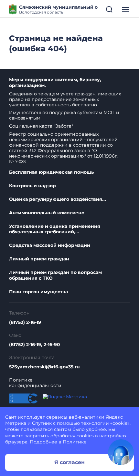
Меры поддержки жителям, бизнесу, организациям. (55, 82)
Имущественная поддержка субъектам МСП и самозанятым (64, 115)
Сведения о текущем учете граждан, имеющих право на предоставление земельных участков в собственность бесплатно (65, 99)
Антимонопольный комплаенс (46, 213)
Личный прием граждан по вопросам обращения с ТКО (55, 275)
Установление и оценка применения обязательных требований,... (54, 229)
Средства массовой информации (49, 245)
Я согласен (69, 462)
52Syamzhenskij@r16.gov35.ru (44, 367)
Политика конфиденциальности (35, 382)
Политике (75, 442)
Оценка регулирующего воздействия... (57, 199)
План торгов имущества (38, 292)
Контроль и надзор (32, 186)
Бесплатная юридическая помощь (51, 172)
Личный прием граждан (39, 259)
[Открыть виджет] (121, 452)
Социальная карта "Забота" (41, 126)
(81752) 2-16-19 (25, 322)
